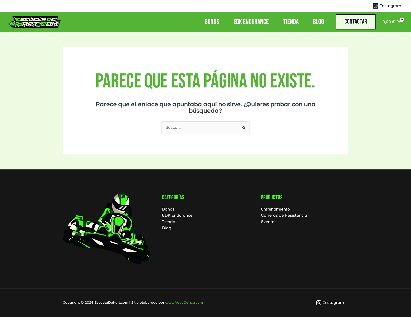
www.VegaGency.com (184, 302)
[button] (356, 21)
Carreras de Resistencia (284, 215)
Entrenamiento (275, 209)
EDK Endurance (251, 22)
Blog (318, 22)
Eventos (269, 222)
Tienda (291, 22)
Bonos (212, 22)
